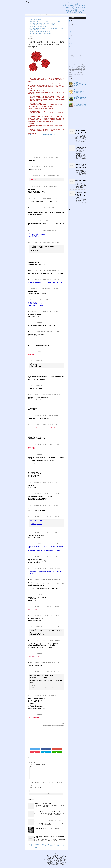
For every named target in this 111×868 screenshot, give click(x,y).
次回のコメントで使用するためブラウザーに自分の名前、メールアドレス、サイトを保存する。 (46, 783)
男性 (70, 72)
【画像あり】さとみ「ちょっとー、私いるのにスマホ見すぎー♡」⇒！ (43, 33)
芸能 (69, 49)
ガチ (83, 57)
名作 (69, 36)
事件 (69, 35)
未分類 (70, 42)
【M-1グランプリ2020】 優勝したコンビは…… (44, 803)
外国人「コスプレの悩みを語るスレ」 (74, 9)
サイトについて (29, 14)
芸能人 (81, 72)
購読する (72, 17)
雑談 (69, 50)
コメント (31, 766)
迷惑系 (75, 74)
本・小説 (70, 43)
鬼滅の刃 (70, 76)
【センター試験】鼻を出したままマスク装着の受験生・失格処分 (47, 811)
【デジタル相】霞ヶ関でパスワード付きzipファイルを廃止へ (47, 828)
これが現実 (71, 55)
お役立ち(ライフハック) (73, 22)
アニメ (70, 25)
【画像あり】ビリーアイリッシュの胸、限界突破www (39, 31)
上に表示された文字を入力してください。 (37, 787)
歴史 (75, 70)
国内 (29, 757)
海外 (69, 45)
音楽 (69, 53)
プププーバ (28, 2)
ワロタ (82, 64)
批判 (82, 68)
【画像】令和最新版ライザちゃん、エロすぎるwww (74, 12)
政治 (69, 39)
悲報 (79, 68)
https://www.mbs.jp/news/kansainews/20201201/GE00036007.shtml (41, 134)
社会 (31, 757)
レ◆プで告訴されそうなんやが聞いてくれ (37, 26)
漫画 (81, 70)
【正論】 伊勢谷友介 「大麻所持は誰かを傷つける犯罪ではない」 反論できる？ (47, 844)
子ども (70, 68)
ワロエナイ (78, 64)
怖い (76, 68)
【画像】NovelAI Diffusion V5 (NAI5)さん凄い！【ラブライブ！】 (74, 4)
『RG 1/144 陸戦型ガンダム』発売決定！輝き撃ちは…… (74, 11)
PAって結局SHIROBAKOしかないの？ (74, 3)
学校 (73, 68)
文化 (70, 70)
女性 (84, 66)
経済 (75, 72)
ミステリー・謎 (72, 64)
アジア (77, 57)
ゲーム (70, 31)
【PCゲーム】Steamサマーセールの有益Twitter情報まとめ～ (80, 132)
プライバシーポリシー (38, 14)
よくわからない (72, 57)
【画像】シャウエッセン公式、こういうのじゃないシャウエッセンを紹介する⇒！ (56, 859)
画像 (69, 46)
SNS (69, 20)
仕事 (76, 66)
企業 (79, 66)
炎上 (84, 70)
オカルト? (70, 29)
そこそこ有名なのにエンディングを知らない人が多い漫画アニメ (74, 2)
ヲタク (70, 66)
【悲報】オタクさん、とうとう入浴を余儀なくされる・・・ (74, 1)
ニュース (70, 32)
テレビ (74, 59)
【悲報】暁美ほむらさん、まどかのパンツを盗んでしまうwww (74, 10)
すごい (81, 55)
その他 (70, 24)
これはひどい (76, 55)
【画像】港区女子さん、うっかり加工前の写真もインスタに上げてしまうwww (44, 21)
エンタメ (70, 28)
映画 (73, 70)
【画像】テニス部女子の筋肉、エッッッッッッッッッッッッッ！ (42, 19)
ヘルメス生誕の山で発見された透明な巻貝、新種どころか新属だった (42, 23)
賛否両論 (70, 74)
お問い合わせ (48, 14)
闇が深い (78, 74)
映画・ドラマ (71, 40)
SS (69, 21)
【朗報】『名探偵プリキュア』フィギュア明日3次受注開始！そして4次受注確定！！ (56, 860)
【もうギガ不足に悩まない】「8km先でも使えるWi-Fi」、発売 (42, 24)
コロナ (70, 59)
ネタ (69, 33)
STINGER (65, 865)
